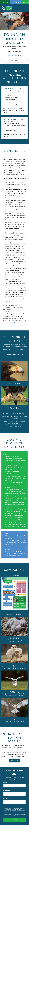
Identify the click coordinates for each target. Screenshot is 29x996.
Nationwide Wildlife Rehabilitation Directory (15, 424)
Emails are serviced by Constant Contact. (12, 814)
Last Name (6, 798)
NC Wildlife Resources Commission (15, 418)
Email (5, 782)
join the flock (15, 323)
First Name (6, 790)
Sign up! (14, 820)
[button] (23, 8)
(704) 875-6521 (13, 55)
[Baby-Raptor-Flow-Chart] (14, 593)
